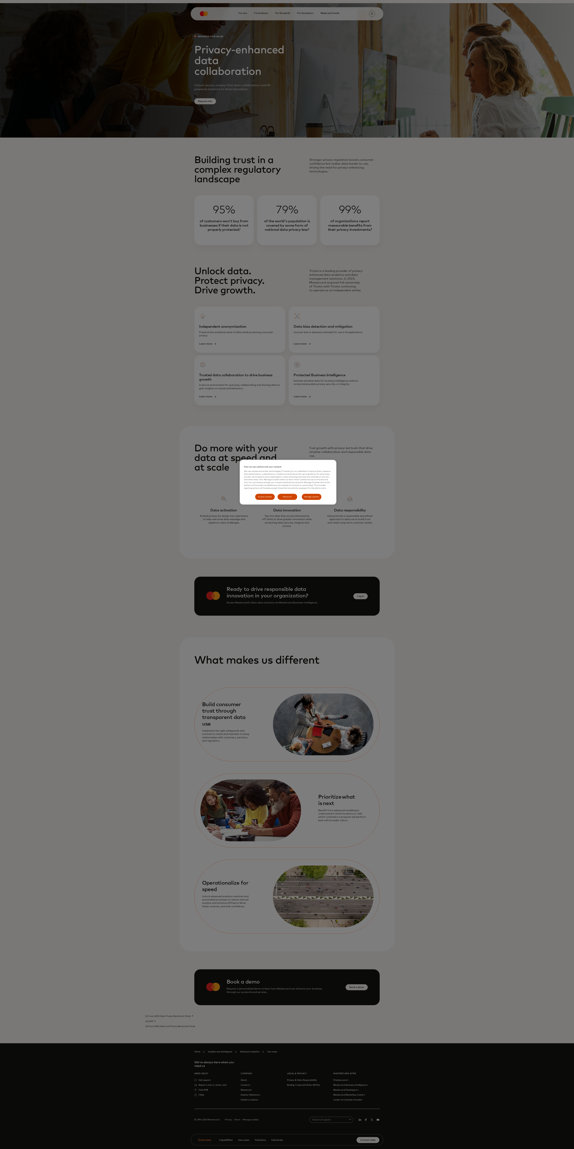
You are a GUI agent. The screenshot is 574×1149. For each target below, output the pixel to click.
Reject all (287, 497)
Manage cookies (311, 497)
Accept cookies (265, 497)
